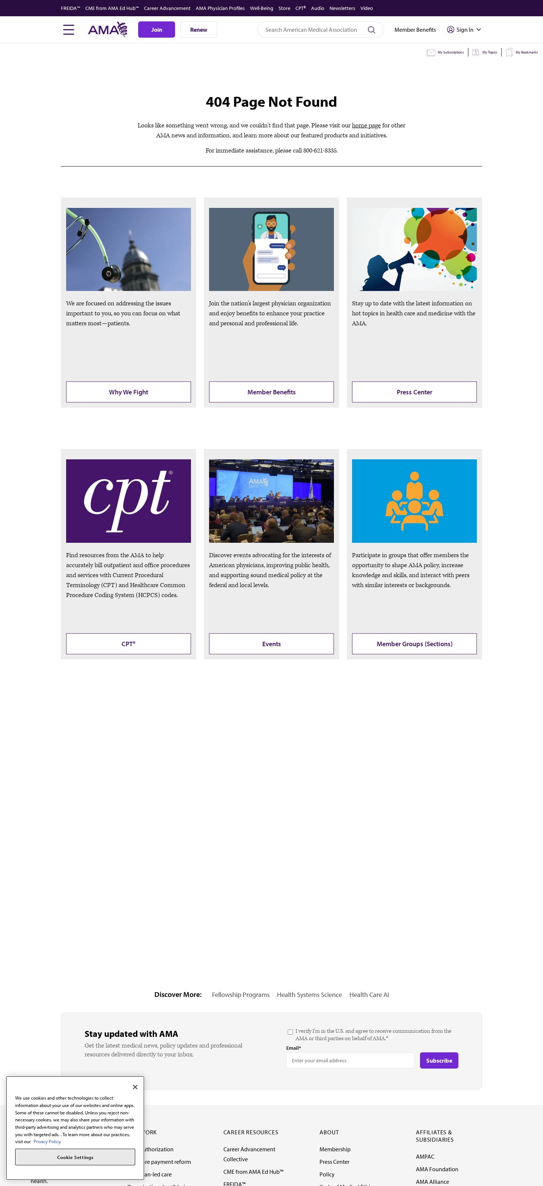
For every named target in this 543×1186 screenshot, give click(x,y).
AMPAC (425, 1156)
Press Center (414, 392)
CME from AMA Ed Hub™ (112, 8)
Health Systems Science (309, 994)
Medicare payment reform (159, 1161)
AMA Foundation (437, 1169)
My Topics (489, 52)
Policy (327, 1174)
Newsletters (342, 8)
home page (366, 125)
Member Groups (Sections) (414, 644)
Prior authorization (150, 1149)
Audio (317, 8)
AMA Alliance (432, 1181)
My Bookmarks (527, 52)
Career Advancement (167, 8)
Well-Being (261, 8)
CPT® (301, 8)
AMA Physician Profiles (220, 8)
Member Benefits (271, 392)
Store (284, 8)
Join (156, 29)
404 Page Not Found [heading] (271, 101)
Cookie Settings (75, 1157)
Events (271, 644)
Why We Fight (128, 392)
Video (367, 8)
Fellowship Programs (241, 994)
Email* (293, 1048)
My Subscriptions (451, 52)
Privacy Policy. (47, 1141)
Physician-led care (149, 1174)
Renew (198, 29)
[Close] (135, 1087)
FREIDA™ (70, 8)
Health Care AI (369, 994)
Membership (335, 1149)
